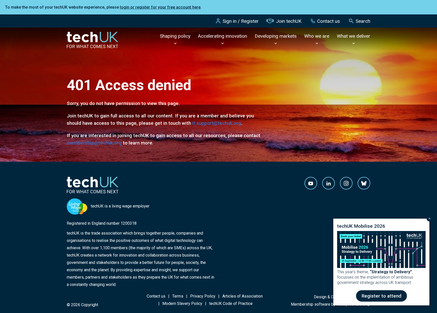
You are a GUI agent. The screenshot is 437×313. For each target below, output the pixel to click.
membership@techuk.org (94, 143)
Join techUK (288, 21)
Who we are (316, 36)
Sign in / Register (241, 21)
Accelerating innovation (222, 36)
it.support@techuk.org (216, 123)
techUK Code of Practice (231, 303)
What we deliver (353, 36)
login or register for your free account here (160, 7)
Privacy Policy (202, 296)
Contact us (328, 21)
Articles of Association (242, 296)
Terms (177, 296)
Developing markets (276, 36)
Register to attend (381, 296)
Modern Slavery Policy (182, 303)
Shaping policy (175, 36)
